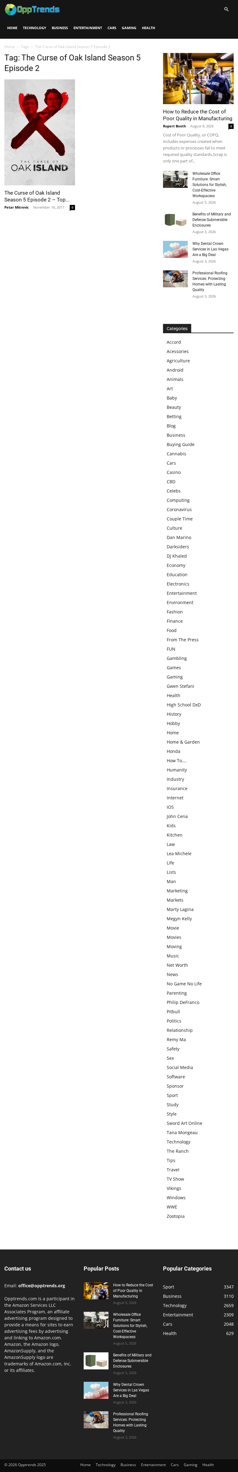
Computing (178, 500)
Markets (175, 900)
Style (172, 1114)
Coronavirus (179, 509)
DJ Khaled (177, 556)
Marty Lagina (180, 909)
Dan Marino (179, 537)
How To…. (177, 760)
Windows (176, 1197)
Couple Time (180, 519)
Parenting (177, 993)
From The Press (183, 640)
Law (171, 844)
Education (177, 574)
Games (174, 667)
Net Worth (177, 965)
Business (60, 27)
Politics (174, 1021)
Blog (171, 426)
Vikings (174, 1188)
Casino (174, 472)
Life (170, 863)
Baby (172, 398)
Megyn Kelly (179, 919)
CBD (171, 481)
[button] (226, 9)
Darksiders (178, 547)
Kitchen (175, 835)
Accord (174, 342)
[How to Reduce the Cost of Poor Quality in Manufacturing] (198, 78)
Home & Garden (183, 742)
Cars (112, 27)
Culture (174, 528)
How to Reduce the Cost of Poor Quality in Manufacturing (133, 1290)
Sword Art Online (184, 1123)
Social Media (180, 1067)
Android (175, 370)
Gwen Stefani (180, 686)
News (172, 974)
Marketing (177, 891)
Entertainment (87, 27)
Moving (174, 946)
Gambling (177, 658)
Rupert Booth (174, 126)
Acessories (178, 351)
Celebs (174, 491)
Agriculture (178, 361)
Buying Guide (181, 444)
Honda (173, 751)
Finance (175, 621)
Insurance (177, 788)
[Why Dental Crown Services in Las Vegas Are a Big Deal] (175, 249)
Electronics (178, 584)
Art (170, 388)
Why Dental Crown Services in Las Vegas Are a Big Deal (210, 249)
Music (173, 956)
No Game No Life (184, 984)
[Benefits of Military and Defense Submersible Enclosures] (175, 219)
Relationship (180, 1030)
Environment (180, 602)
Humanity (177, 770)
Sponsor (175, 1086)
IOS (170, 807)
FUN (171, 649)
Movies (174, 937)
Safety (173, 1049)
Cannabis (176, 454)
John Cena (177, 816)
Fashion (175, 612)
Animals (175, 379)
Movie (173, 928)
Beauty (174, 407)
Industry (175, 779)
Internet (175, 798)
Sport (172, 1095)
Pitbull (173, 1011)
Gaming (129, 27)
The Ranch (178, 1151)
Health (148, 27)
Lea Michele (179, 853)
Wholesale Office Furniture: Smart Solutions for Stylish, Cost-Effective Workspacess (209, 184)
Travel (173, 1170)
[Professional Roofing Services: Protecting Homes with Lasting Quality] (175, 278)
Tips (171, 1160)
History (174, 714)
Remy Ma (176, 1039)
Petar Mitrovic (16, 207)
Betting (174, 416)
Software (176, 1077)
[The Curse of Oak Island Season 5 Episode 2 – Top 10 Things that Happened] (39, 132)
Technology (34, 27)
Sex (170, 1058)
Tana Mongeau (182, 1132)
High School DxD (184, 705)
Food (172, 630)
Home (12, 27)
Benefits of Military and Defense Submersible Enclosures (211, 220)
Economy (176, 565)
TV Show (175, 1179)
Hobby (173, 723)
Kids (171, 826)
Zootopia (176, 1216)
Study (172, 1104)
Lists (171, 872)
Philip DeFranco (183, 1002)
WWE (172, 1207)
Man (171, 881)
